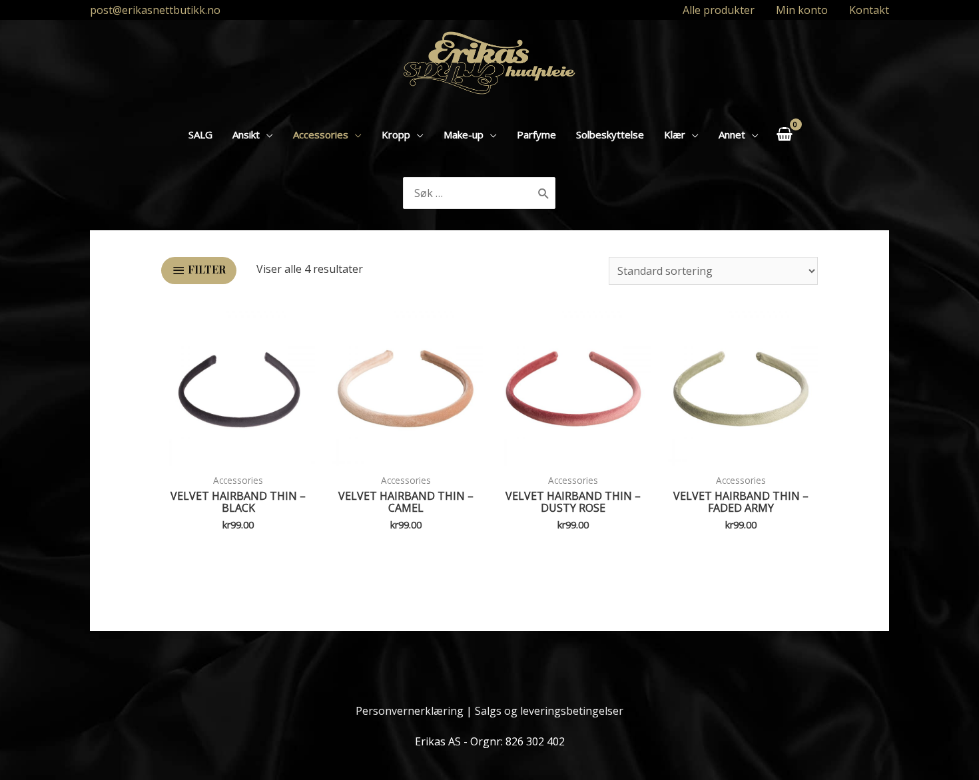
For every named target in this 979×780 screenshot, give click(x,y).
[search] (468, 193)
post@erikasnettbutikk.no (155, 10)
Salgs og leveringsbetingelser (549, 710)
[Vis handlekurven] (784, 134)
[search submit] (544, 193)
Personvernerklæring (410, 710)
